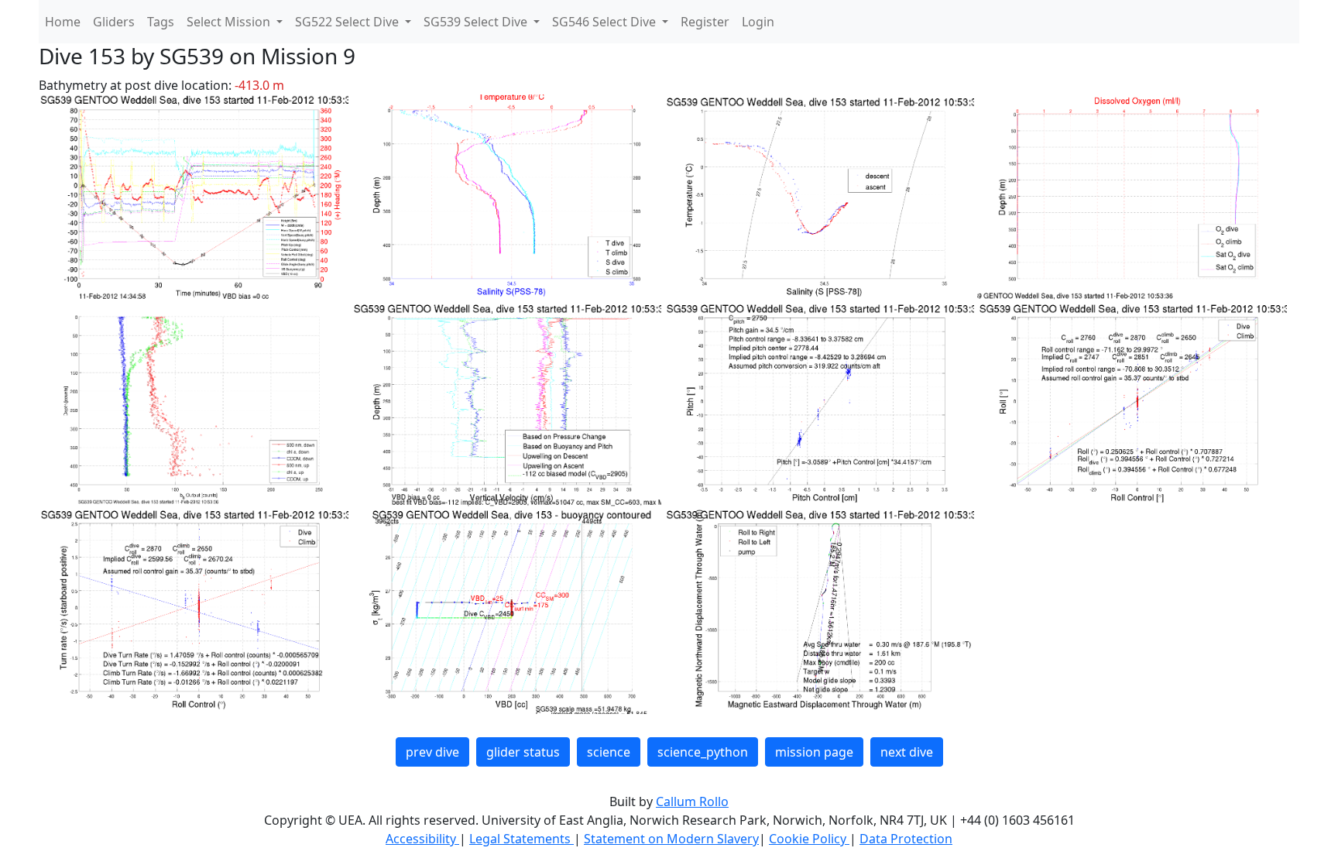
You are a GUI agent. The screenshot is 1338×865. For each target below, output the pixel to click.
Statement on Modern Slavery (671, 838)
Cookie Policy (809, 838)
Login (758, 21)
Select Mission (230, 21)
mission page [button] (814, 751)
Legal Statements (521, 838)
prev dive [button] (432, 751)
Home (63, 21)
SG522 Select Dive (348, 21)
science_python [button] (702, 751)
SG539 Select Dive (477, 21)
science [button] (608, 751)
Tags (160, 21)
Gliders (114, 21)
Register (705, 21)
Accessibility (422, 838)
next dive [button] (906, 751)
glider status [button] (523, 751)
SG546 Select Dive (605, 21)
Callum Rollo (692, 801)
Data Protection (905, 838)
